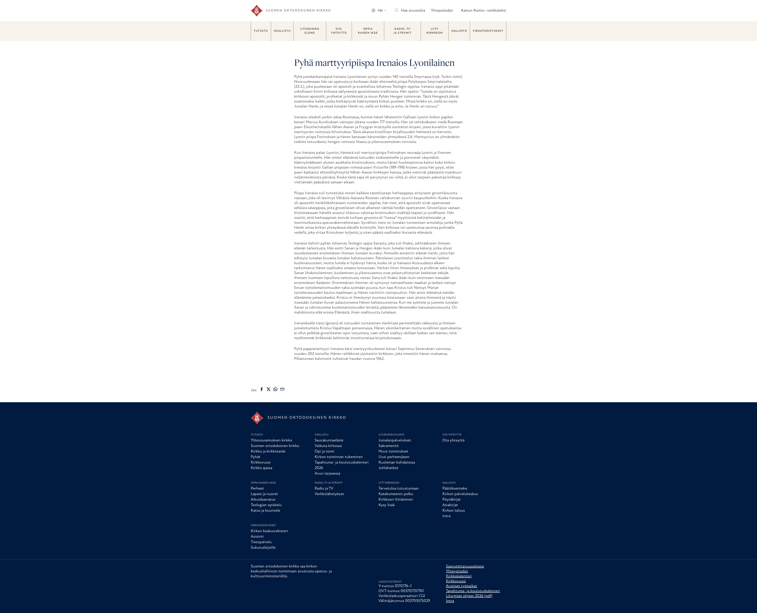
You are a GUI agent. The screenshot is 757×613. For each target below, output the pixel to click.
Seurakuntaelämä (329, 440)
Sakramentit (388, 446)
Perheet (257, 489)
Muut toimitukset (393, 451)
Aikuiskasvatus (263, 500)
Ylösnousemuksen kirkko (271, 440)
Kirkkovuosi (261, 463)
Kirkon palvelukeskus (460, 494)
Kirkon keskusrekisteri (269, 531)
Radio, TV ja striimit (402, 31)
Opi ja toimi (324, 451)
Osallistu (282, 31)
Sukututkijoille (263, 548)
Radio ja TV (324, 489)
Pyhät (255, 457)
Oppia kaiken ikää (368, 31)
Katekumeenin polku (395, 494)
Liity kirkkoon (434, 31)
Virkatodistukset (488, 31)
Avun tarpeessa (327, 474)
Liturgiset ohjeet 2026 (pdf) (469, 596)
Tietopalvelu (261, 542)
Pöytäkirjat (451, 500)
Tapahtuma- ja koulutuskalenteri (473, 591)
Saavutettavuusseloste (465, 566)
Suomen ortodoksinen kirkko (275, 446)
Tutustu (261, 31)
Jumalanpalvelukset (394, 440)
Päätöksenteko (454, 489)
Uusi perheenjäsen (393, 457)
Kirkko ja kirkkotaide (268, 451)
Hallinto (459, 31)
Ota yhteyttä (339, 31)
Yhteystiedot (442, 11)
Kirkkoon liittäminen (395, 500)
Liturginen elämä (309, 31)
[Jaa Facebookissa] (262, 389)
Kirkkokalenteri (459, 576)
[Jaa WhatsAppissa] (275, 389)
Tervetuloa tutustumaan (398, 489)
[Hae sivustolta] (396, 11)
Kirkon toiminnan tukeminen (339, 457)
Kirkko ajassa (261, 468)
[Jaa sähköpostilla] (282, 389)
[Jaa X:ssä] (268, 389)
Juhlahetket (388, 468)
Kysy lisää (386, 505)
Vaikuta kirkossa (328, 446)
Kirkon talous (453, 511)
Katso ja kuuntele (265, 511)
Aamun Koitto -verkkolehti (483, 11)
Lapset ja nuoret (264, 494)
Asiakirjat (450, 505)
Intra (446, 516)
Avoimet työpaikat (461, 586)
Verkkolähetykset (329, 494)
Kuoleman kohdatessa (396, 463)
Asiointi (257, 537)
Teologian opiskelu (266, 505)
